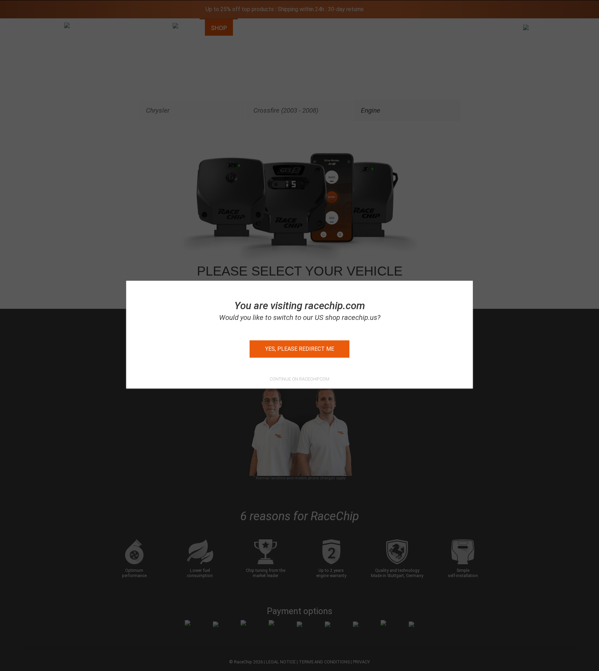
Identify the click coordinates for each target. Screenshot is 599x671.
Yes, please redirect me (299, 349)
